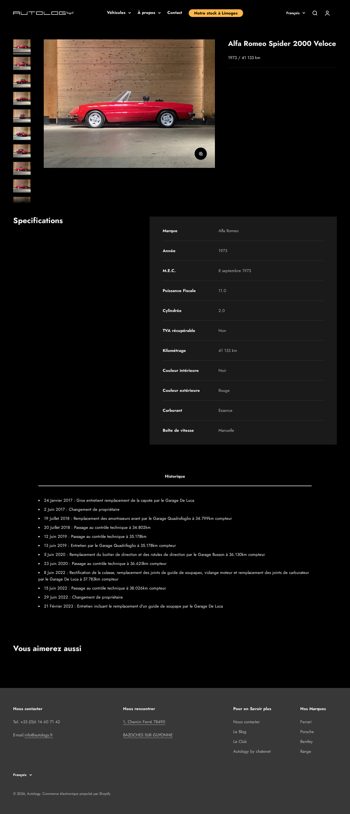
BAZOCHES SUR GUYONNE (148, 735)
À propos (146, 13)
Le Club (240, 742)
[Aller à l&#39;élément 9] (22, 186)
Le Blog (239, 732)
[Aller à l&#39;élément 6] (22, 134)
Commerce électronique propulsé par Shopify (76, 793)
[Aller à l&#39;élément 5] (22, 116)
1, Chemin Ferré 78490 (144, 722)
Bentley (306, 742)
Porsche (307, 732)
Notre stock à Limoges (216, 13)
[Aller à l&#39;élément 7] (22, 151)
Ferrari (306, 722)
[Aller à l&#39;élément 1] (22, 46)
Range (305, 751)
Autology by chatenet (252, 751)
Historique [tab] (175, 476)
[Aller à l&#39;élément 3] (22, 81)
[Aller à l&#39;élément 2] (22, 64)
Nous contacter (246, 722)
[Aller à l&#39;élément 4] (22, 99)
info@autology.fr (39, 735)
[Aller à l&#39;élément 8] (22, 169)
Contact (174, 13)
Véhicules (116, 13)
